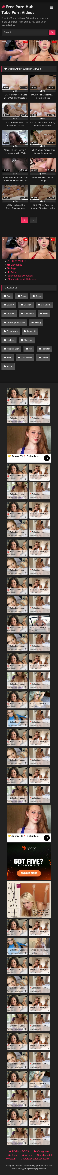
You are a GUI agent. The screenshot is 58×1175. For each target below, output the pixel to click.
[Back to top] (49, 1166)
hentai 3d (31, 331)
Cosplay (27, 305)
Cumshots (29, 313)
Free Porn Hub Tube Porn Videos (17, 9)
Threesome (26, 357)
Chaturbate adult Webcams (21, 279)
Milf (30, 349)
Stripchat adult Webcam (20, 275)
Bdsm (38, 296)
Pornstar (46, 349)
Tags (13, 268)
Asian (23, 296)
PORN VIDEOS (19, 261)
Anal (9, 296)
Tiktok (9, 366)
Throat (45, 357)
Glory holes (12, 331)
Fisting (38, 322)
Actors (14, 272)
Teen (9, 357)
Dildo (45, 313)
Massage (28, 340)
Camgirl (10, 305)
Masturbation (13, 349)
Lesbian (10, 340)
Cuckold (10, 313)
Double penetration (16, 322)
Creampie (45, 305)
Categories (16, 264)
